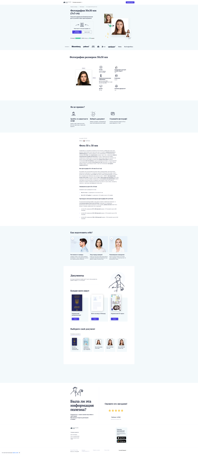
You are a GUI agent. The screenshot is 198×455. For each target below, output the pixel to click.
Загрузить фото (130, 2)
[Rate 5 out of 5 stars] (122, 410)
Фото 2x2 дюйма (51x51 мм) (98, 347)
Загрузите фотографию (77, 32)
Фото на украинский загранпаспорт (75, 348)
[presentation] (99, 227)
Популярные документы (75, 334)
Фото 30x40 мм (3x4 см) (110, 347)
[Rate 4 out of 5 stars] (119, 410)
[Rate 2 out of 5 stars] (112, 410)
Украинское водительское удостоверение (87, 348)
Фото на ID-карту (74, 434)
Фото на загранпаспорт (75, 436)
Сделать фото (87, 32)
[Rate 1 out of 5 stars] (109, 410)
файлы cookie (15, 452)
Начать (75, 318)
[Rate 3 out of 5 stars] (115, 410)
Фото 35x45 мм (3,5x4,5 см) (121, 347)
